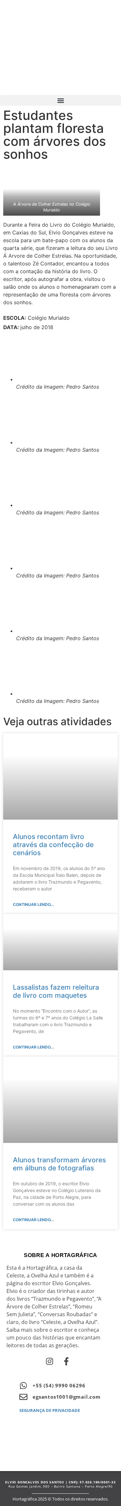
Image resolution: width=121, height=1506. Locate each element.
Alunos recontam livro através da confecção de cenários (53, 845)
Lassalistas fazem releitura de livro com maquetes (56, 991)
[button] (60, 100)
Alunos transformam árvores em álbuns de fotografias (59, 1164)
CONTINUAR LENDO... (33, 904)
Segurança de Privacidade (49, 1410)
